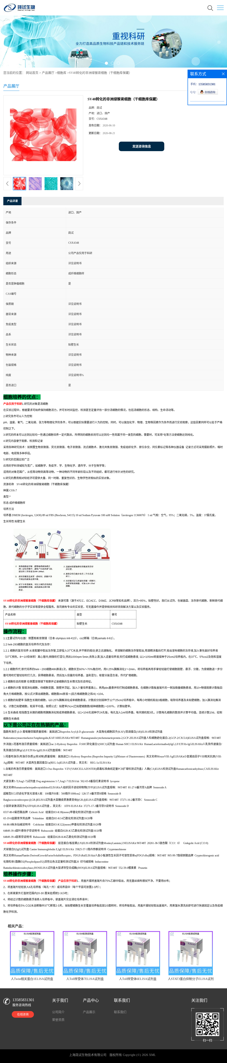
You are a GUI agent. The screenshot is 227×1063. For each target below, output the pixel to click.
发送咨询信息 (141, 146)
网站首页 (32, 72)
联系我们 (120, 1012)
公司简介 (58, 1012)
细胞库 (61, 72)
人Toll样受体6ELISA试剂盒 (138, 979)
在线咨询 (23, 1014)
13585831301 (23, 1000)
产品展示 (89, 1012)
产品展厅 (48, 72)
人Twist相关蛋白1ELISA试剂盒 (32, 979)
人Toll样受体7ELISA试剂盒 (85, 979)
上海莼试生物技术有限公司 (87, 1055)
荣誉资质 (58, 1019)
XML (152, 1055)
